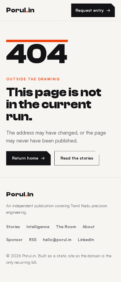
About (89, 226)
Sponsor (14, 239)
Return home (28, 157)
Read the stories (76, 157)
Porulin (19, 194)
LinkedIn (86, 239)
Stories (13, 226)
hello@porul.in (57, 239)
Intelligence (37, 226)
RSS (32, 239)
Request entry (92, 10)
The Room (66, 226)
